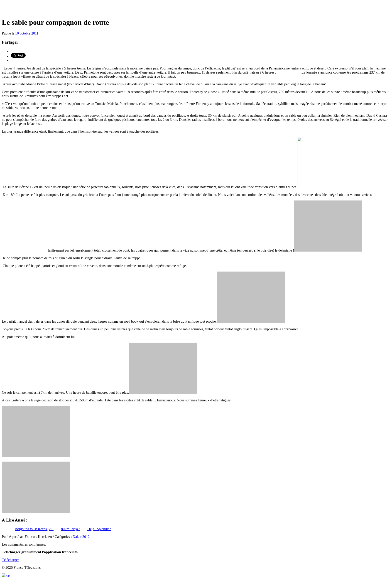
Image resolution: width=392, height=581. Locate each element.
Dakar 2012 (81, 537)
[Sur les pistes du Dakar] (196, 9)
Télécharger (10, 560)
